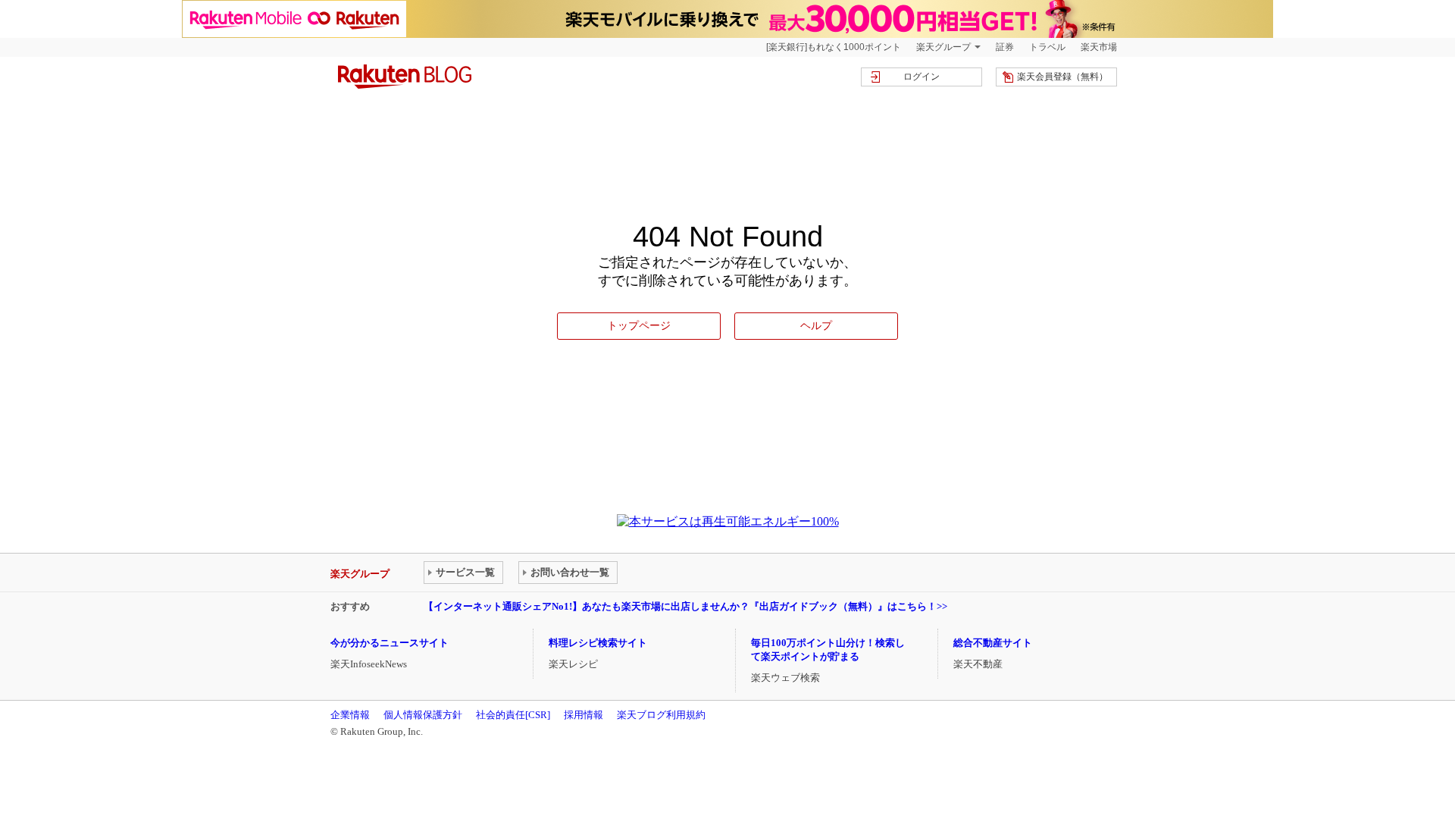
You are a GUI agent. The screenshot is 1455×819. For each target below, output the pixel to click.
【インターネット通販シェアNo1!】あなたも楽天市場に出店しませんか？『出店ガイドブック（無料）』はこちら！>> (685, 606)
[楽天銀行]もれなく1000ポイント (833, 47)
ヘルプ (816, 325)
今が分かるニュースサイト (389, 642)
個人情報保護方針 (422, 714)
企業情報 (350, 714)
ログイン (921, 76)
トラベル (1047, 47)
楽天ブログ (404, 76)
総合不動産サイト (992, 642)
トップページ (639, 325)
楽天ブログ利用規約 (661, 714)
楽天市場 (1099, 47)
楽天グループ (943, 47)
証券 (1005, 47)
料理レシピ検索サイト (598, 642)
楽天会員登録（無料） (1062, 76)
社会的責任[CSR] (513, 714)
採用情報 (583, 714)
